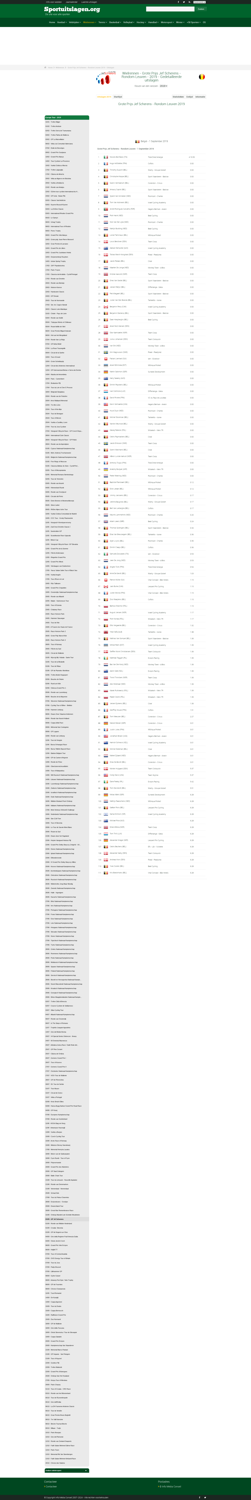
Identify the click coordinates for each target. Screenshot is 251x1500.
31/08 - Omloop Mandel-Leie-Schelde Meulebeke (62, 1215)
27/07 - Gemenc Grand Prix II (55, 1067)
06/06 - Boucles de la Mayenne (56, 697)
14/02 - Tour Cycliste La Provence (57, 161)
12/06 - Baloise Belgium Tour (55, 753)
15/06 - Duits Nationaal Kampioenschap (59, 797)
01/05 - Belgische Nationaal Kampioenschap (60, 457)
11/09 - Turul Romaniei (53, 1293)
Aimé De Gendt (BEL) (118, 573)
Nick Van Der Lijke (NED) (119, 222)
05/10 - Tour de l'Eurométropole (56, 1398)
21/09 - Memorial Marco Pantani (56, 1350)
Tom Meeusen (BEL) (117, 716)
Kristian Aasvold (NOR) (118, 274)
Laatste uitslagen (89, 2)
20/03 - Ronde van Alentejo (54, 283)
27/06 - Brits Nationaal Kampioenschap (59, 901)
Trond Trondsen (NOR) (118, 677)
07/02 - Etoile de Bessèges (54, 148)
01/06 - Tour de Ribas (53, 666)
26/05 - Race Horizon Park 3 (55, 640)
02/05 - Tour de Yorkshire (54, 479)
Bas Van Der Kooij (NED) (119, 664)
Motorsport (166, 22)
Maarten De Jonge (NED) (119, 267)
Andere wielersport (53, 1471)
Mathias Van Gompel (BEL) (120, 638)
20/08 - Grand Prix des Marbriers (57, 1167)
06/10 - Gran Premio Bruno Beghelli (57, 1415)
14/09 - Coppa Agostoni (53, 1302)
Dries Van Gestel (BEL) (118, 280)
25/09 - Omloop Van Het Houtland (57, 1376)
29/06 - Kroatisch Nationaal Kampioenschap (60, 988)
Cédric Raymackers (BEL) (119, 436)
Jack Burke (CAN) (116, 586)
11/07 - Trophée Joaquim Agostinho (57, 1027)
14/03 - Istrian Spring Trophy (55, 261)
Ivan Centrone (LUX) (117, 391)
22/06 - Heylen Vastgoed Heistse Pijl (58, 840)
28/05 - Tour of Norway (53, 644)
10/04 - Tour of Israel (52, 357)
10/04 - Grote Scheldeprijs (54, 361)
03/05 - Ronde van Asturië (54, 483)
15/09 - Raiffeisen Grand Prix (55, 1315)
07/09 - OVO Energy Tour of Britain (57, 1258)
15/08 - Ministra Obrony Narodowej (57, 1145)
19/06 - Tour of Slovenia (53, 823)
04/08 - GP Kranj (51, 1110)
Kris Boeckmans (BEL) (118, 872)
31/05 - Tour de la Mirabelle (54, 662)
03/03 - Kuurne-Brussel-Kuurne (56, 205)
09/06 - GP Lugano (52, 731)
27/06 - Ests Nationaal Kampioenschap (59, 919)
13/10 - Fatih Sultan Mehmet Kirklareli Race (60, 1459)
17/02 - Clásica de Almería (54, 174)
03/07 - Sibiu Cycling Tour (54, 1010)
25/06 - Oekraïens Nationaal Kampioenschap (61, 875)
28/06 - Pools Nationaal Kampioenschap (59, 958)
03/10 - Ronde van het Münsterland (57, 1393)
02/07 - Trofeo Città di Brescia (56, 1001)
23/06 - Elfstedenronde (53, 858)
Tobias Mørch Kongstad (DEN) (121, 254)
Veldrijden (74, 22)
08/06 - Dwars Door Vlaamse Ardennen (59, 714)
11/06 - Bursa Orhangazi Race (56, 744)
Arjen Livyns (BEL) (117, 541)
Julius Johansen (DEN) (119, 339)
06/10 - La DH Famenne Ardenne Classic (59, 1406)
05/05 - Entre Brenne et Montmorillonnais (59, 501)
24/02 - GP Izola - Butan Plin (55, 196)
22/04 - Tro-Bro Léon (52, 405)
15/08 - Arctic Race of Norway (56, 1141)
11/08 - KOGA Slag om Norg (55, 1123)
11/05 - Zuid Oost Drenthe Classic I (57, 527)
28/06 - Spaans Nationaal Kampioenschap (60, 966)
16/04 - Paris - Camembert (54, 379)
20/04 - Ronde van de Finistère (56, 396)
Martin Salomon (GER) (118, 371)
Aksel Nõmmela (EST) (118, 365)
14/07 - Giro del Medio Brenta (55, 1032)
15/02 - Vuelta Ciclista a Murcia (56, 165)
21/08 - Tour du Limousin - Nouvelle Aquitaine (61, 1180)
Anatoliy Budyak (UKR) (118, 469)
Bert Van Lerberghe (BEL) (119, 508)
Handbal (152, 22)
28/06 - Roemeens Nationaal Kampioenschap (61, 953)
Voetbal (61, 22)
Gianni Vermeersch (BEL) (119, 183)
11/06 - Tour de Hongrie (53, 740)
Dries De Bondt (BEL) (118, 762)
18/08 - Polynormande (53, 1162)
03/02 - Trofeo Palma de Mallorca (57, 135)
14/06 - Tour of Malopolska (54, 771)
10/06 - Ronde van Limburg (55, 736)
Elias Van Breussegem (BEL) (120, 534)
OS (204, 22)
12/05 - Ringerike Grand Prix (55, 557)
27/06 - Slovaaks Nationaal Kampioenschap (60, 932)
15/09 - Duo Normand (53, 1319)
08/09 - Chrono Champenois (55, 1289)
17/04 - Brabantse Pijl (52, 383)
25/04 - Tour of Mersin (53, 418)
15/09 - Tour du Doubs (53, 1306)
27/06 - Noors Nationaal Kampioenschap (59, 936)
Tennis (101, 22)
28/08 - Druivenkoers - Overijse (56, 1202)
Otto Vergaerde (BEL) (118, 625)
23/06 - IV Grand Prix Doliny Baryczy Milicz (60, 862)
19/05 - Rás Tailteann (52, 583)
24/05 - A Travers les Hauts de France (58, 627)
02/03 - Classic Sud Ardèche (55, 200)
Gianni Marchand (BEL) (119, 449)
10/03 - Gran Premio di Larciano (56, 244)
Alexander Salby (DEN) (118, 853)
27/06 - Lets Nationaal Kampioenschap (59, 923)
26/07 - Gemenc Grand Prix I (55, 1058)
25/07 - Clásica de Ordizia (54, 1054)
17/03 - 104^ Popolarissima (54, 265)
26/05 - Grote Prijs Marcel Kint (56, 636)
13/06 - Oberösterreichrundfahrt (56, 766)
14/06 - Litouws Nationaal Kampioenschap (60, 779)
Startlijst (118, 96)
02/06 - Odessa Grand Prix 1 (55, 688)
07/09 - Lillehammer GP (53, 1271)
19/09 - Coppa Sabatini (53, 1337)
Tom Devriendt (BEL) (118, 788)
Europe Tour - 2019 (53, 118)
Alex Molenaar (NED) (118, 684)
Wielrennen (88, 22)
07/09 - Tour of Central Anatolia (56, 1254)
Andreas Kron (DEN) (117, 859)
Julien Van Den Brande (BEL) (121, 300)
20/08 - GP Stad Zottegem (54, 1171)
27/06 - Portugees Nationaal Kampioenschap (61, 910)
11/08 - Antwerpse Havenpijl (55, 1128)
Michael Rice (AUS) (117, 820)
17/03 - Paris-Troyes (52, 270)
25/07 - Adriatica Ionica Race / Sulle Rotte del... (61, 1045)
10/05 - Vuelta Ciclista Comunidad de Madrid (61, 514)
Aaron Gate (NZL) (116, 671)
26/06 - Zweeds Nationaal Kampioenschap (60, 888)
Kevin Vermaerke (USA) (118, 404)
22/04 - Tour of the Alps (53, 409)
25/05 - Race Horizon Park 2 (55, 631)
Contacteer (51, 1486)
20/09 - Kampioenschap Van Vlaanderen (59, 1345)
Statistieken (178, 96)
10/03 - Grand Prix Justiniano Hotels (58, 252)
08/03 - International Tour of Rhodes (58, 226)
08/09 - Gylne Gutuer (52, 1276)
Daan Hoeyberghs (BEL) (119, 319)
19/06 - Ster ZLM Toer (53, 818)
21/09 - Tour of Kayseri (53, 1358)
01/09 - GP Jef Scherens (54, 1219)
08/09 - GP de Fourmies (53, 1284)
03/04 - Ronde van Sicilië (54, 318)
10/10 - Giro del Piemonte (54, 1437)
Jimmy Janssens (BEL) (119, 495)
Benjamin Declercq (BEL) (119, 313)
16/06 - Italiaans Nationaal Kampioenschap (60, 805)
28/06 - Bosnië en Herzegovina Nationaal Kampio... (63, 980)
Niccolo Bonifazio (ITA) (118, 157)
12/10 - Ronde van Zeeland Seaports (58, 1441)
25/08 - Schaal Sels (52, 1193)
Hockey (140, 22)
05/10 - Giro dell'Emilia (53, 1402)
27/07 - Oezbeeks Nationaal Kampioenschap (61, 1071)
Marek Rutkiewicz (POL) (119, 690)
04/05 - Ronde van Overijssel (55, 492)
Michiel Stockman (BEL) (119, 417)
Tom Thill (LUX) (116, 833)
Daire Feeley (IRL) (116, 781)
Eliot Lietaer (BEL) (117, 489)
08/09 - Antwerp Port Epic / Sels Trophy (59, 1280)
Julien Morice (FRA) (117, 593)
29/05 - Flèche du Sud (53, 649)
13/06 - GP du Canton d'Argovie (56, 757)
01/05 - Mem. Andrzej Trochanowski (58, 453)
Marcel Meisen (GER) (118, 723)
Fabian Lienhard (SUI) (118, 358)
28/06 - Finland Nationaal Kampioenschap (60, 971)
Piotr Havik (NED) (116, 215)
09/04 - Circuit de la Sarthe (54, 353)
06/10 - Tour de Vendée (53, 1411)
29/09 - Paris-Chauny (53, 1384)
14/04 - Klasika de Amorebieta (55, 374)
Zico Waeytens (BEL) (118, 599)
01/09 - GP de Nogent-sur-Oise (56, 1232)
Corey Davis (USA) (117, 775)
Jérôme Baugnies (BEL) (119, 502)
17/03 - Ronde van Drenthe (55, 279)
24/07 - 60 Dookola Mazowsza (56, 1041)
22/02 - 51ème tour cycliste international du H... (62, 191)
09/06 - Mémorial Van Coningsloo (57, 727)
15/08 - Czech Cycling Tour (55, 1136)
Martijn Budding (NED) (118, 228)
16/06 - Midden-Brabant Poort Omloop (58, 801)
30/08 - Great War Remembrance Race (59, 1210)
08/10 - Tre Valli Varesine (54, 1419)
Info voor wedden (54, 2)
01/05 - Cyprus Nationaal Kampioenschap (60, 448)
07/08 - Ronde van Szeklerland (56, 1119)
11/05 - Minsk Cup (51, 540)
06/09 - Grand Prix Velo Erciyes (56, 1245)
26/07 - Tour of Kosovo (53, 1062)
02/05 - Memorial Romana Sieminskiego (59, 474)
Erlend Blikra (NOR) (117, 827)
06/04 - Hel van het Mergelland (56, 335)
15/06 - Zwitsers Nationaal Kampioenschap (60, 788)
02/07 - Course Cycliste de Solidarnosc (59, 1006)
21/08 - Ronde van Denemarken (56, 1184)
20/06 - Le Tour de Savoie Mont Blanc (58, 827)
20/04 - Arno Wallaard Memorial (56, 400)
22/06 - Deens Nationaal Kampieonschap (59, 849)
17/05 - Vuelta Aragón (53, 575)
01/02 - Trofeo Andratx (53, 126)
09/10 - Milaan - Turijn (53, 1428)
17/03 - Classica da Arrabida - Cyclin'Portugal (61, 274)
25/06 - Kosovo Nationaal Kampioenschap (60, 866)
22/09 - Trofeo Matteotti (53, 1367)
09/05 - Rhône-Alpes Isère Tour (56, 509)
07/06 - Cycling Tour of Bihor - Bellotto (58, 705)
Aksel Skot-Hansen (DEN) (119, 326)
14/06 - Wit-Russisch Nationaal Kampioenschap (62, 775)
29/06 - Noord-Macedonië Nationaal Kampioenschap (63, 984)
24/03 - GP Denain (52, 296)
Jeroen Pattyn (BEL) (117, 287)
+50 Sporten (193, 22)
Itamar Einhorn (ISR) (118, 814)
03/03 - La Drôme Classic (54, 209)
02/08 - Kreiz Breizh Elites (54, 1101)
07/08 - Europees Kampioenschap (57, 1115)
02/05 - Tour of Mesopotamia (55, 470)
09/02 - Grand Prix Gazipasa (55, 152)
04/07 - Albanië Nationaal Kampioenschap (60, 1014)
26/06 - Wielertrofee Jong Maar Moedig (59, 884)
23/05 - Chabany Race (53, 609)
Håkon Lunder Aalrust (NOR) (121, 456)
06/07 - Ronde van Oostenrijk (55, 1019)
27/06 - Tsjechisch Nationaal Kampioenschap (61, 940)
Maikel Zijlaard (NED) (118, 755)
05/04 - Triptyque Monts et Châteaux (58, 322)
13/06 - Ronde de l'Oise (53, 762)
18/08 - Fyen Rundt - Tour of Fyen (57, 1158)
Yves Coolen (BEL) (117, 866)
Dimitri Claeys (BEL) (117, 547)
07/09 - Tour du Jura (52, 1263)
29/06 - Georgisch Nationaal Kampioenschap (61, 993)
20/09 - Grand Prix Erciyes (54, 1341)
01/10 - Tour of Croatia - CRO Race (58, 1389)
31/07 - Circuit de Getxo (53, 1093)
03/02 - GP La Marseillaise (54, 139)
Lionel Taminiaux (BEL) (119, 235)
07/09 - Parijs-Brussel (53, 1267)
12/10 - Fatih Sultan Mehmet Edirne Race (59, 1445)
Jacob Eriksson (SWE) (118, 443)
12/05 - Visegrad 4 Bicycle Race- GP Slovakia (61, 544)
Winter (179, 22)
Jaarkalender (72, 2)
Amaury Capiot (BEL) (118, 189)
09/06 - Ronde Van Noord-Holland (57, 718)
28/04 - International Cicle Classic (57, 435)
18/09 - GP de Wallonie (53, 1324)
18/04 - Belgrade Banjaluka (54, 392)
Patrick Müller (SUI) (117, 580)
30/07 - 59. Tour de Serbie (54, 1084)
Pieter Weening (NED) (118, 475)
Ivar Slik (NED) (115, 345)
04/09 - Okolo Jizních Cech (55, 1241)
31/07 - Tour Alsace (52, 1088)
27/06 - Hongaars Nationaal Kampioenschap (61, 927)
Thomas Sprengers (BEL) (119, 528)
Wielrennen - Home (53, 111)
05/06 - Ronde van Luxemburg (56, 692)
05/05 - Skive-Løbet (52, 505)
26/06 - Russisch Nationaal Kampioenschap (60, 879)
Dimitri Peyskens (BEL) (118, 384)
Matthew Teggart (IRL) (118, 658)
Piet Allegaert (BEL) (117, 293)
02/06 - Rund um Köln (53, 683)
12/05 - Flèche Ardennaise (54, 553)
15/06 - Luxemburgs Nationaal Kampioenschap (61, 784)
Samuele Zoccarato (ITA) (119, 554)
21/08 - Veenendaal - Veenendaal (57, 1189)
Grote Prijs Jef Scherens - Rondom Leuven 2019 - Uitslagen (91, 67)
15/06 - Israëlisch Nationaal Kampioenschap (60, 792)
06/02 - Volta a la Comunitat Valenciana (59, 144)
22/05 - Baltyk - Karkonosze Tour (57, 601)
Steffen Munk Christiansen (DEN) (122, 651)
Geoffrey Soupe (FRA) (118, 710)
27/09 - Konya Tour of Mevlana (56, 1380)
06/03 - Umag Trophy (53, 222)
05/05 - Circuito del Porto (54, 496)
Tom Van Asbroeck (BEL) (119, 202)
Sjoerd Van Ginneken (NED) (120, 196)
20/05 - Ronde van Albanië (54, 596)
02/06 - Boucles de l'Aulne (54, 679)
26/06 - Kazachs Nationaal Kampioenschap (60, 897)
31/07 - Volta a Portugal (53, 1097)
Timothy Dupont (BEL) (118, 170)
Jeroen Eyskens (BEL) (118, 703)
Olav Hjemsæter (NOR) (118, 332)
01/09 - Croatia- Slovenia (54, 1228)
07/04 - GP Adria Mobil (53, 344)
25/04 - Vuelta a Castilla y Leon (56, 422)
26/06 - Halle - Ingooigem (54, 892)
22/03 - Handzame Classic (54, 292)
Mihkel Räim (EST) (117, 645)
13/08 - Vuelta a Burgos (53, 1132)
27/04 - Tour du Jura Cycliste (55, 427)
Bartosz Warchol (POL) (118, 606)
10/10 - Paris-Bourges (53, 1432)
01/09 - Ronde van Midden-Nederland (58, 1223)
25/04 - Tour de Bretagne (54, 414)
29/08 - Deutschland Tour (54, 1206)
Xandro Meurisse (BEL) (118, 423)
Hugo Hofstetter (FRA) (118, 163)
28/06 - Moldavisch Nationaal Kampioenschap (61, 962)
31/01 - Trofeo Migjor (52, 122)
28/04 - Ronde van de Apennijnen (57, 444)
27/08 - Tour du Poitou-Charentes (57, 1197)
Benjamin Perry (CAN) (118, 306)
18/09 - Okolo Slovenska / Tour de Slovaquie (61, 1332)
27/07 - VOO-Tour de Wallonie (56, 1075)
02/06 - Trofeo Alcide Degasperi (56, 675)
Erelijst (190, 96)
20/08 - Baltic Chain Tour (54, 1175)
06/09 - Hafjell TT (51, 1250)
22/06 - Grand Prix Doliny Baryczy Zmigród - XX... (63, 845)
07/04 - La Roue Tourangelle (55, 348)
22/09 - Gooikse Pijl (52, 1363)
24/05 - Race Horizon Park (54, 614)
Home (52, 22)
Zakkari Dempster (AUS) (119, 248)
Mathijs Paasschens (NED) (120, 801)
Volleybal (127, 22)
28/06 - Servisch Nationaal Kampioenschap (60, 975)
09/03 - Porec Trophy (53, 231)
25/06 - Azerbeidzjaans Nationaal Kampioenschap (62, 871)
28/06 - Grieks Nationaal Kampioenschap (59, 949)
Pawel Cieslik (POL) (117, 697)
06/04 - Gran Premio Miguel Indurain (58, 331)
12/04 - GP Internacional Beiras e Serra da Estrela (63, 370)
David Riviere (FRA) (117, 397)
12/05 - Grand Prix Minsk (54, 562)
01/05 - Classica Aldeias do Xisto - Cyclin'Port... (62, 466)
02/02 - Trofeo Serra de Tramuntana (58, 130)
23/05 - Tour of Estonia (53, 605)
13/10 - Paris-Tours (52, 1450)
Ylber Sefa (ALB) (116, 632)
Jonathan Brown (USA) (118, 736)
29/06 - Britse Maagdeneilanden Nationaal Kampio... (63, 997)
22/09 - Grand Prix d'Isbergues (56, 1371)
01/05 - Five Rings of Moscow (56, 461)
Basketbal (114, 22)
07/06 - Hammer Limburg (54, 710)
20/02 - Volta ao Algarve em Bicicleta (58, 178)
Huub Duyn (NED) (116, 410)
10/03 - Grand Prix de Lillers (55, 248)
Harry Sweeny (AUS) (117, 378)
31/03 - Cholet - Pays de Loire (56, 313)
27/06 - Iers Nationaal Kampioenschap (58, 906)
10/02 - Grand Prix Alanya (54, 157)
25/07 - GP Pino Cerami (53, 1049)
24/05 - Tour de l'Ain (52, 623)
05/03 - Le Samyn (51, 218)
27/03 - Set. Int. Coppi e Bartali (56, 305)
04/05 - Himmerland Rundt (54, 488)
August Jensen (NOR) (118, 612)
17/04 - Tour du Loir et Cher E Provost (58, 387)
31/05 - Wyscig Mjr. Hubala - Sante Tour (59, 657)
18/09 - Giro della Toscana (54, 1328)
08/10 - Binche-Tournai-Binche (56, 1424)
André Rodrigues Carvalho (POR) (122, 209)
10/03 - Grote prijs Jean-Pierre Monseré (59, 239)
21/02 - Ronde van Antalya (54, 187)
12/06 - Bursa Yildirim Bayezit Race (57, 749)
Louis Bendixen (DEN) (118, 241)
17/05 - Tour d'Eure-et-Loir (54, 579)
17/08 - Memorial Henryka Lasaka (57, 1149)
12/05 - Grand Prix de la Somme (56, 548)
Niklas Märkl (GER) (117, 794)
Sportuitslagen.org (55, 9)
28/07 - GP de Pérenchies (54, 1080)
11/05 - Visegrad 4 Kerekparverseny (58, 522)
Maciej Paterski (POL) (118, 430)
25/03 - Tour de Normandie (54, 300)
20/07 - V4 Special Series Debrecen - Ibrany (61, 1036)
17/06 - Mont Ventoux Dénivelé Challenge (59, 810)
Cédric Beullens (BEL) (118, 846)
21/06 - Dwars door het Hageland (57, 836)
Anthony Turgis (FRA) (118, 463)
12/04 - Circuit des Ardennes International (60, 366)
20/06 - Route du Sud (52, 832)
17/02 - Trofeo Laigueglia (54, 170)
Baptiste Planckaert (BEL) (119, 482)
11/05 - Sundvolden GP (53, 531)
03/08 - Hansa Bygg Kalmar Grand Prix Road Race (63, 1106)
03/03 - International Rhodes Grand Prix (59, 213)
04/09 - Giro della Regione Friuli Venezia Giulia (61, 1236)
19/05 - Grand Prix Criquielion (55, 588)
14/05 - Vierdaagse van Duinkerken (57, 566)
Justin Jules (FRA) (117, 729)
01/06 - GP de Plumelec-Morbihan (57, 670)
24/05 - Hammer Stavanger (55, 618)
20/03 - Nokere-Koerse (53, 287)
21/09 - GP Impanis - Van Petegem (57, 1354)
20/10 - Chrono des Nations (55, 1463)
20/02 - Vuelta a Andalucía (54, 183)
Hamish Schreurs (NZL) (119, 742)
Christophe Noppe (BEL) (119, 176)
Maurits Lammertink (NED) (120, 514)
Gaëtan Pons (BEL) (117, 807)
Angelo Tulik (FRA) (117, 567)
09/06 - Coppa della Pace (54, 723)
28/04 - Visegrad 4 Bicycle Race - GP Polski (61, 440)
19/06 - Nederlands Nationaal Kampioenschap (61, 814)
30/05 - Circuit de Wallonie (54, 653)
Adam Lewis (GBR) (117, 521)
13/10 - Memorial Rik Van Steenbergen (58, 1454)
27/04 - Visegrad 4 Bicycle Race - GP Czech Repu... (64, 431)
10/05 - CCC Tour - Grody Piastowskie (59, 518)
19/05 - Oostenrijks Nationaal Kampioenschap (61, 592)
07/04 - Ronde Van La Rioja (55, 339)
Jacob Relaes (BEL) (117, 261)
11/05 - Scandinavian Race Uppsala (58, 535)
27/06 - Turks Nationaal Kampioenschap (59, 945)
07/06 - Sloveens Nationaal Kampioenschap (60, 701)
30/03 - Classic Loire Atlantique (56, 309)
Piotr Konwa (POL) (117, 619)
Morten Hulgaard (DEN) (119, 768)
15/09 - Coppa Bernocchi (54, 1310)
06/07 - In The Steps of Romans (56, 1023)
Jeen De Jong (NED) (118, 560)
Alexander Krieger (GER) (119, 840)
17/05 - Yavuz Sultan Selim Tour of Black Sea (61, 570)
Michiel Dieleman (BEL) (119, 749)
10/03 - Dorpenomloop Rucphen (56, 257)
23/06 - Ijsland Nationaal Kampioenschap (59, 853)
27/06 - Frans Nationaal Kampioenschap (59, 914)
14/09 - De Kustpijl (51, 1297)
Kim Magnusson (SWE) (119, 352)
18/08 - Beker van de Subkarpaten (57, 1154)
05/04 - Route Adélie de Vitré (55, 326)
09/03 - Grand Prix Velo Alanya (56, 235)
